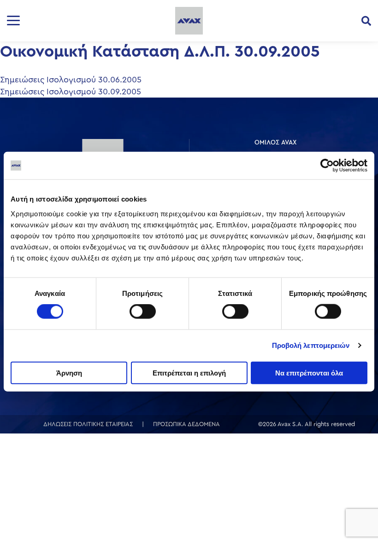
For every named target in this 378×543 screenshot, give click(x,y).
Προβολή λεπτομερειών (311, 345)
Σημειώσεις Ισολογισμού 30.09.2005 (70, 91)
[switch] (143, 311)
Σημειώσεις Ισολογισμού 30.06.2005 (71, 79)
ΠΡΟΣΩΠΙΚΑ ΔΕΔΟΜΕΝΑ (186, 424)
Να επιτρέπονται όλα (309, 372)
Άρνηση (69, 372)
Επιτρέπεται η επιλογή (189, 372)
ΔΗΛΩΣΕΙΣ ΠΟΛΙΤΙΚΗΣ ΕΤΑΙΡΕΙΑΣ (88, 424)
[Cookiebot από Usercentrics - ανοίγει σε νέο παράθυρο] (327, 166)
